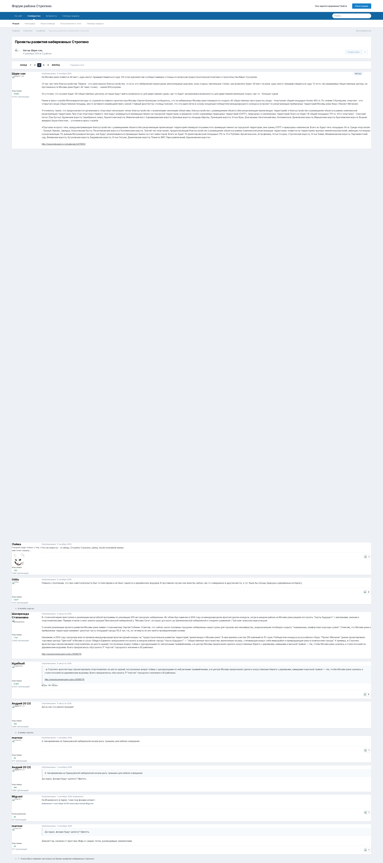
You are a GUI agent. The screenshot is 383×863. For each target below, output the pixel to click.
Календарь (30, 23)
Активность (51, 16)
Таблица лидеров (95, 23)
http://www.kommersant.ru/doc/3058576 (61, 654)
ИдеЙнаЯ (18, 663)
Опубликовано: (57, 73)
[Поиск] (368, 15)
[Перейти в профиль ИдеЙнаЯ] (19, 672)
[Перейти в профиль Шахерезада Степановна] (19, 626)
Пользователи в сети (70, 23)
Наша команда (48, 23)
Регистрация (361, 6)
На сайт (18, 16)
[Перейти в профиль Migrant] (19, 805)
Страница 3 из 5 (77, 65)
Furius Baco (26, 858)
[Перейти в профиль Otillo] (19, 588)
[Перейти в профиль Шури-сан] (18, 52)
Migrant (17, 796)
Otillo (15, 579)
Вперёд (56, 65)
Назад (23, 65)
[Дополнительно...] (368, 73)
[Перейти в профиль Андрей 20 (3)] (19, 712)
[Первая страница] (16, 65)
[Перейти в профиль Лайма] (19, 559)
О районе (47, 53)
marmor (17, 737)
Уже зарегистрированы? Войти (331, 6)
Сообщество (34, 16)
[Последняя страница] (63, 65)
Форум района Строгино (31, 6)
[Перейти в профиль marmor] (19, 746)
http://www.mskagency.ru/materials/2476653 (63, 144)
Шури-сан (36, 50)
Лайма (16, 544)
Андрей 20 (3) (21, 703)
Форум (15, 23)
